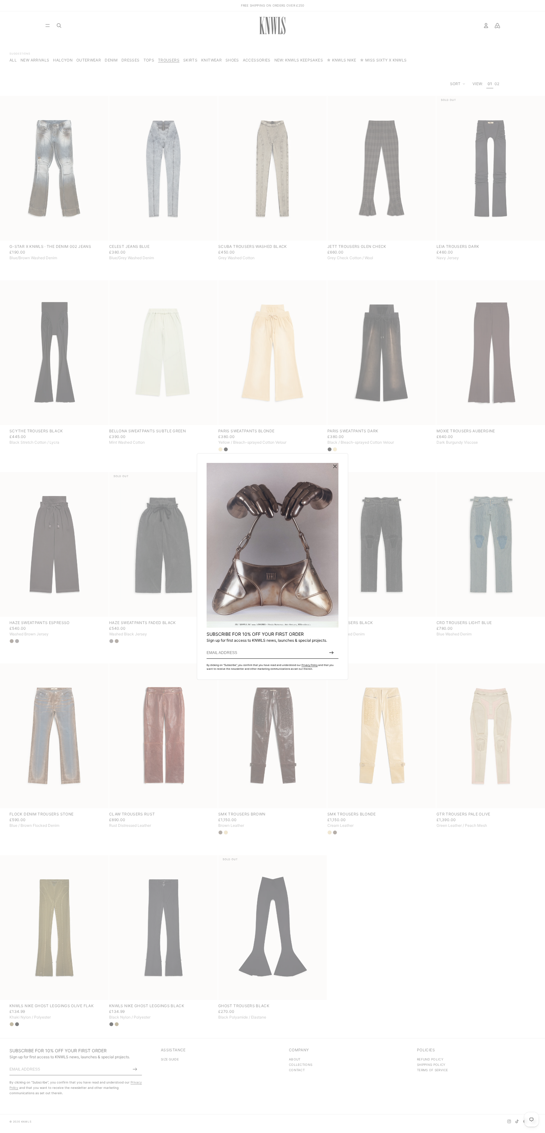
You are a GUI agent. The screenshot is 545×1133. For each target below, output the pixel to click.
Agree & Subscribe (331, 653)
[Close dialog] (335, 466)
